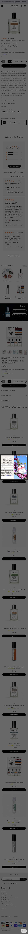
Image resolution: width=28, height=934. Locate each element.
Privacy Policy (7, 475)
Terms (10, 475)
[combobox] (2, 469)
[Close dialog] (26, 456)
